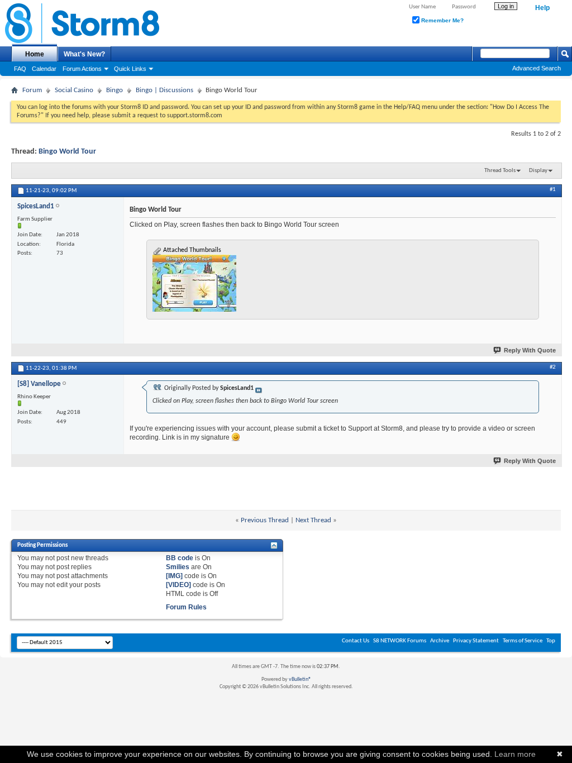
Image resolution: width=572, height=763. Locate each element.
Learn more (515, 754)
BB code (179, 558)
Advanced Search (536, 68)
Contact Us (355, 641)
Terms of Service (522, 641)
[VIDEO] (178, 585)
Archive (439, 641)
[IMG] (174, 576)
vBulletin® (300, 679)
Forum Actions (82, 68)
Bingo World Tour (67, 151)
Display (538, 171)
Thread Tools (500, 171)
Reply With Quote (530, 350)
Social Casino (74, 90)
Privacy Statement (476, 641)
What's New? (84, 54)
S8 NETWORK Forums (399, 641)
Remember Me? (442, 20)
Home (34, 54)
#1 (553, 190)
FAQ (20, 68)
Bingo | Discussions (164, 90)
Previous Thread (265, 520)
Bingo (114, 90)
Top (550, 641)
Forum (32, 90)
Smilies (177, 567)
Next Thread (313, 520)
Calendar (44, 68)
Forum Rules (186, 607)
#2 (553, 367)
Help (542, 8)
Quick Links (130, 68)
